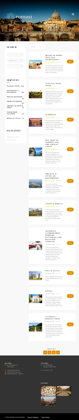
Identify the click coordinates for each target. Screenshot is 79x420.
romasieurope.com (12, 374)
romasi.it (20, 374)
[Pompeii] (63, 395)
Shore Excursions (15, 101)
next (54, 352)
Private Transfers (15, 97)
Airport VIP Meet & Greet (15, 106)
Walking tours (15, 86)
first (45, 352)
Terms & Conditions (32, 417)
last (58, 352)
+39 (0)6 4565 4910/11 (13, 370)
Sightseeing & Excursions (15, 91)
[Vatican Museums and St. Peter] (48, 395)
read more (70, 62)
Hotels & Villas (15, 118)
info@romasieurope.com (14, 372)
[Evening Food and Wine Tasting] (48, 405)
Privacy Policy (46, 417)
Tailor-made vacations (15, 113)
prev (49, 352)
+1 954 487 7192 (47, 370)
